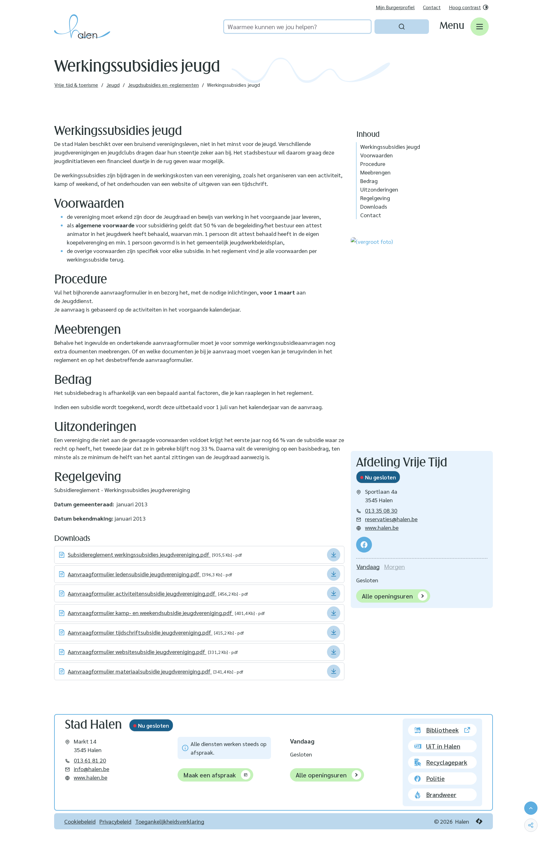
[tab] (368, 566)
